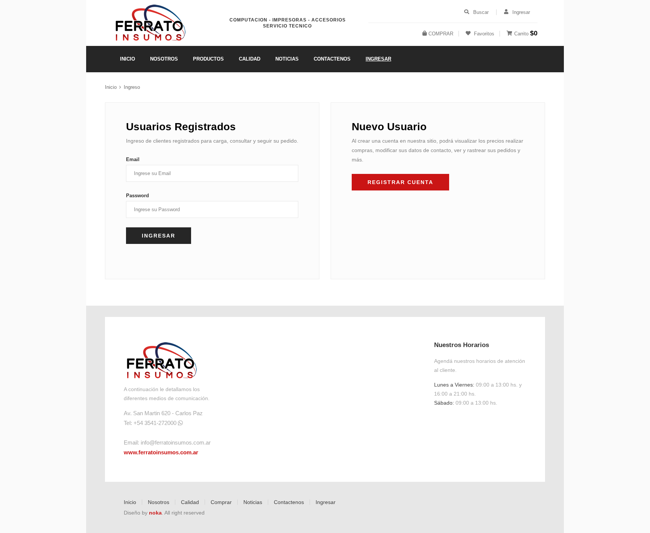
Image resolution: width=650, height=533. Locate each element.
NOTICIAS (287, 59)
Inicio (111, 87)
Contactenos (289, 502)
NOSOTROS (164, 59)
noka (155, 513)
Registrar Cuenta (400, 182)
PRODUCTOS (208, 59)
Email (133, 159)
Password (137, 195)
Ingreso (132, 87)
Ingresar (326, 502)
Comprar (221, 502)
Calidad (190, 502)
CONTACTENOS (332, 59)
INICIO (127, 59)
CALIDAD (249, 59)
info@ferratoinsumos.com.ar (176, 442)
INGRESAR (378, 59)
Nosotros (158, 502)
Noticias (252, 502)
